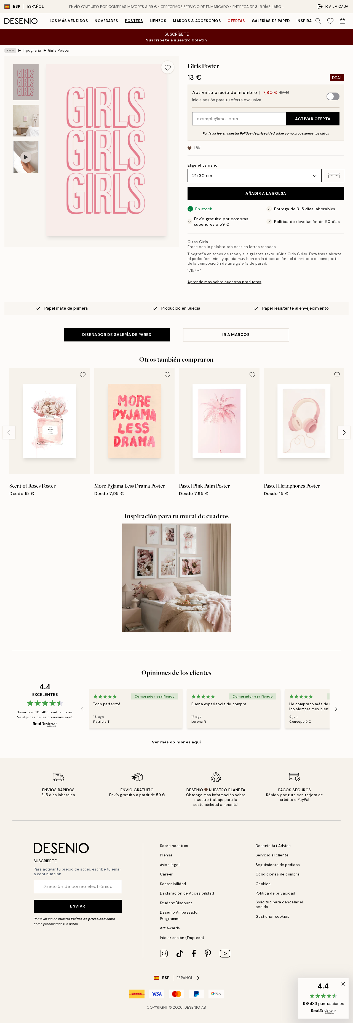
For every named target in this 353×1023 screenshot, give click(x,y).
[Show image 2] (26, 120)
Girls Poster (59, 50)
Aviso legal (170, 864)
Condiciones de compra (278, 874)
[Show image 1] (26, 82)
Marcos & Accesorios (197, 21)
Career (166, 874)
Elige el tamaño (203, 165)
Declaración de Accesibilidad (187, 893)
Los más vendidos (69, 21)
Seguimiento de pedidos (278, 864)
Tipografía (32, 50)
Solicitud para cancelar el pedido (279, 904)
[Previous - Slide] (8, 432)
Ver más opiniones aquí (176, 742)
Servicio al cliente (272, 855)
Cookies (263, 884)
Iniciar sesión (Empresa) (182, 937)
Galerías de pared (271, 21)
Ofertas (236, 21)
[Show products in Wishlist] (330, 21)
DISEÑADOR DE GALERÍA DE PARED (116, 334)
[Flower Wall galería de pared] (176, 578)
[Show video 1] (26, 157)
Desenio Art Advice (273, 845)
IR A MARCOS (236, 334)
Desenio (192, 1007)
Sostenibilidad (173, 884)
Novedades (106, 21)
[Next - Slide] (344, 432)
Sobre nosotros (174, 845)
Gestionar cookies (273, 916)
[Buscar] (318, 21)
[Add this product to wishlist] (167, 67)
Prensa (166, 855)
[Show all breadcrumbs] (10, 50)
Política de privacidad (257, 133)
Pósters (134, 21)
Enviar (77, 906)
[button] (334, 175)
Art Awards (170, 928)
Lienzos (158, 21)
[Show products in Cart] (342, 21)
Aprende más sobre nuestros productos (224, 282)
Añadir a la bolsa (265, 193)
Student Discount (176, 903)
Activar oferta (313, 118)
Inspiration (309, 21)
